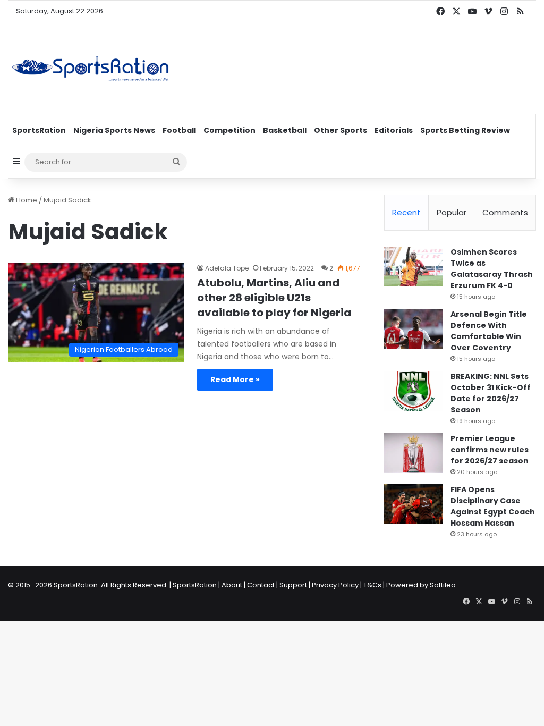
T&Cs (372, 585)
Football (179, 130)
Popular (451, 212)
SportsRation (39, 130)
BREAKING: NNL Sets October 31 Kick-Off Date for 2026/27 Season (490, 393)
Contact (261, 585)
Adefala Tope (227, 268)
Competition (229, 130)
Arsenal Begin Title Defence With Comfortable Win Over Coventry (488, 331)
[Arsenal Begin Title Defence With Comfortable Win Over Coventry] (413, 329)
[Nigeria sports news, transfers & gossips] (90, 68)
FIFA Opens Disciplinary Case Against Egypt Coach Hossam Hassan (492, 506)
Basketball (285, 130)
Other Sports (340, 130)
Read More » (235, 379)
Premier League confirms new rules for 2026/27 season (489, 449)
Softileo (443, 585)
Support (293, 585)
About (232, 585)
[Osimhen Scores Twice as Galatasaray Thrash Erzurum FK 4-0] (413, 266)
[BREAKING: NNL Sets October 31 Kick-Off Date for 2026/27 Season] (413, 391)
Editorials (394, 130)
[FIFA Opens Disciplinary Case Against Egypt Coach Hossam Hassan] (413, 504)
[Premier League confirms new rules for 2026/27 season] (413, 453)
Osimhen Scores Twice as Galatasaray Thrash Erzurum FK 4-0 (491, 269)
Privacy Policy (335, 585)
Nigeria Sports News (114, 130)
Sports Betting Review (465, 130)
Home (25, 200)
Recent (406, 212)
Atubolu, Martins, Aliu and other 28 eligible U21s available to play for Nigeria (274, 297)
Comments (505, 212)
